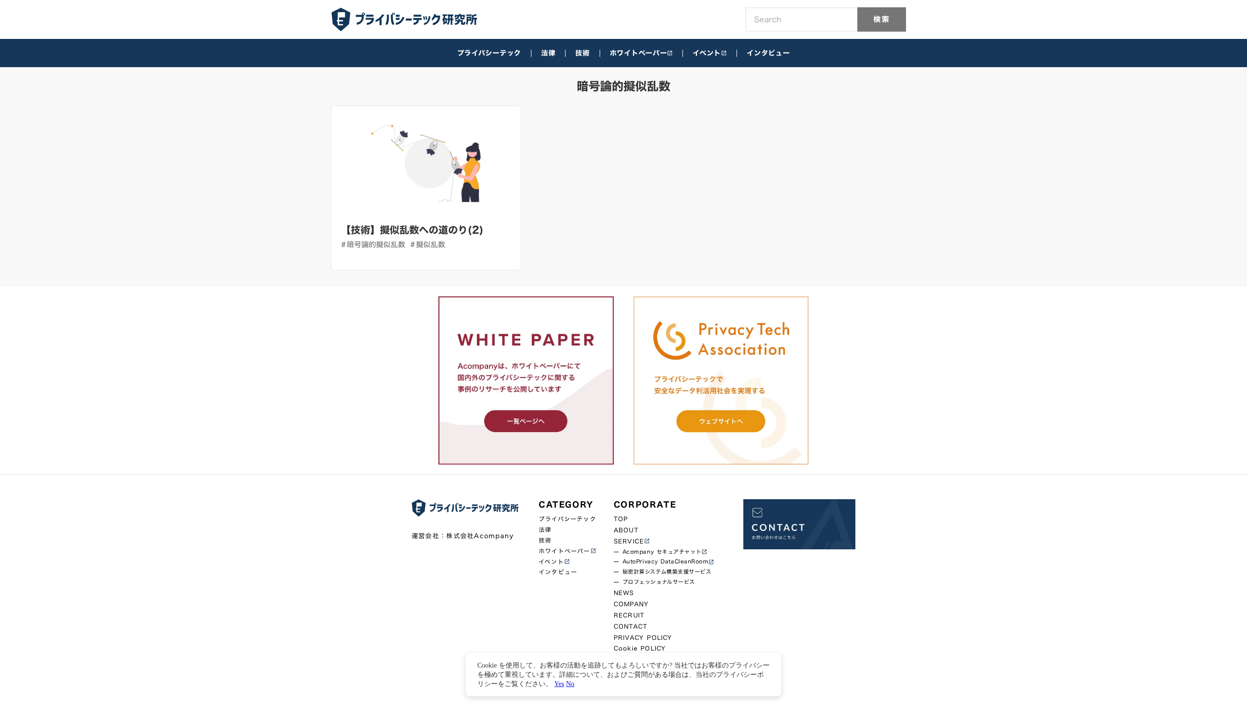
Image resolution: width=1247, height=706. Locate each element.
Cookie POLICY (640, 648)
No (570, 684)
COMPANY (631, 604)
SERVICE (629, 541)
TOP (621, 519)
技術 (582, 53)
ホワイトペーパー (638, 53)
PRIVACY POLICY (643, 638)
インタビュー (768, 53)
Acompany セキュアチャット (662, 552)
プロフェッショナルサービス (659, 582)
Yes (559, 684)
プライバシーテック (489, 53)
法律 (548, 53)
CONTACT (630, 626)
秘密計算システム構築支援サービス (667, 572)
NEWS (624, 593)
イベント (707, 53)
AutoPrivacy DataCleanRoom (666, 561)
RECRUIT (629, 615)
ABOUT (626, 530)
